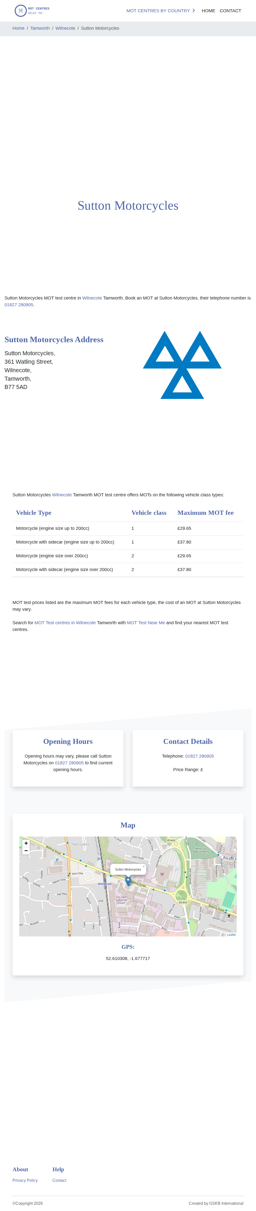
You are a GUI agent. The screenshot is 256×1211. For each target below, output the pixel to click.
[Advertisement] (21, 116)
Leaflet (231, 934)
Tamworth (40, 28)
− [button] (26, 851)
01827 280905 (18, 304)
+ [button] (26, 843)
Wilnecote (65, 28)
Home (208, 10)
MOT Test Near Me (146, 622)
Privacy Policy (25, 1180)
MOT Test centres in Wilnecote (65, 622)
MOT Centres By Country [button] (158, 10)
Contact (230, 10)
